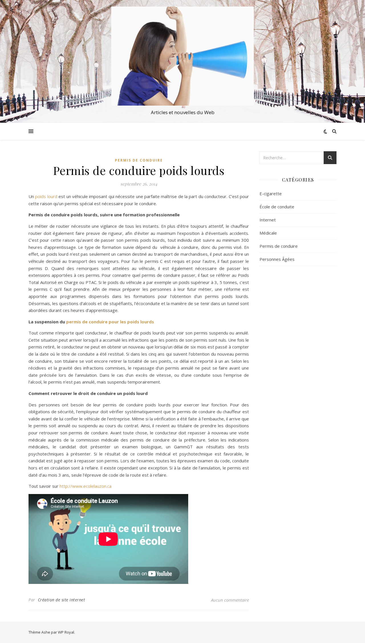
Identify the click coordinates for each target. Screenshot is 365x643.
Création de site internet (61, 599)
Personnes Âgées (277, 259)
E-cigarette (270, 193)
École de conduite (276, 206)
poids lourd (46, 196)
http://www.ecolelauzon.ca (85, 486)
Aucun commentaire (230, 600)
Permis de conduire (139, 160)
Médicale (268, 233)
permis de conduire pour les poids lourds (110, 321)
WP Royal (66, 632)
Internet (267, 220)
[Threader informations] (182, 56)
